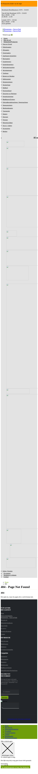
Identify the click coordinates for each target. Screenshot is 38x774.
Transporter (6, 111)
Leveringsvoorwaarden (7, 649)
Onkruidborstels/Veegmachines (9, 670)
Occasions (8, 731)
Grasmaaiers (7, 53)
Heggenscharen (7, 82)
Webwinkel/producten (7, 623)
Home (2, 613)
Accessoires (6, 128)
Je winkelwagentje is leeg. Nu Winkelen (15, 767)
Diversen (5, 117)
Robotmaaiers (7, 47)
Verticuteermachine (9, 67)
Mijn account (4, 641)
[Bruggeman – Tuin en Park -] (12, 30)
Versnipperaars (7, 70)
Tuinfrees (5, 73)
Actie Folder (4, 625)
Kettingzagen (7, 79)
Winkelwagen (4, 644)
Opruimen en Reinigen (10, 93)
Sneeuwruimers (7, 105)
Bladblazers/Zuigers (9, 99)
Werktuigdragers (8, 108)
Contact (6, 577)
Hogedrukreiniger (8, 96)
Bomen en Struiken (8, 76)
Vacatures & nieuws (10, 575)
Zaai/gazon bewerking (9, 56)
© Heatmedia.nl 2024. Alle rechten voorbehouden (19, 719)
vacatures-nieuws (10, 733)
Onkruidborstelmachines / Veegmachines (15, 102)
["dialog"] (19, 756)
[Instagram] (1, 722)
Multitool (5, 88)
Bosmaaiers (6, 59)
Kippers (5, 114)
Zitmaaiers (6, 50)
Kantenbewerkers (8, 64)
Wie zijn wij (4, 620)
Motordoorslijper (8, 123)
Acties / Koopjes (7, 571)
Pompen (5, 120)
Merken (5, 131)
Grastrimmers (7, 61)
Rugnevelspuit (7, 91)
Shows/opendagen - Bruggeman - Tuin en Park (9, 616)
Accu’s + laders (7, 125)
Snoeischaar (6, 85)
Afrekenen (3, 646)
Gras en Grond (7, 44)
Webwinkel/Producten (11, 42)
